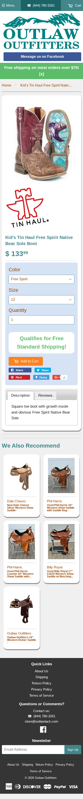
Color (14, 269)
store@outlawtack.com (41, 721)
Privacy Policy (41, 689)
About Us (41, 671)
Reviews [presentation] (45, 395)
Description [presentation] (20, 395)
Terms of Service (41, 695)
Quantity (18, 310)
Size (13, 290)
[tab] (20, 395)
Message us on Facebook (42, 56)
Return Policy (41, 683)
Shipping (41, 677)
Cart (77, 5)
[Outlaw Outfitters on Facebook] (43, 731)
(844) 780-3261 (44, 5)
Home (6, 85)
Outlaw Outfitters (46, 777)
